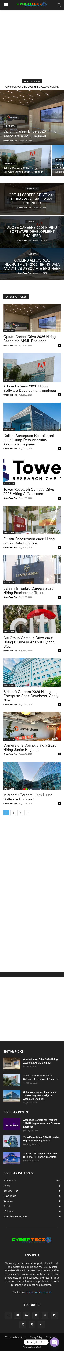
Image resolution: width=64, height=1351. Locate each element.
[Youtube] (41, 1324)
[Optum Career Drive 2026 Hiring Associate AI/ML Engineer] (32, 117)
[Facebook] (8, 1315)
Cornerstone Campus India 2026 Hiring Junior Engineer (29, 747)
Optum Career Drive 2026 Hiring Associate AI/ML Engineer (29, 338)
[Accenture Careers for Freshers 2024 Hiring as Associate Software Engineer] (11, 1124)
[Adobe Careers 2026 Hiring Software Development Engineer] (25, 160)
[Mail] (35, 1315)
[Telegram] (54, 1315)
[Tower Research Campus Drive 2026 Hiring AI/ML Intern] (32, 470)
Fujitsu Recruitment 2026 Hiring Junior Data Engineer (29, 540)
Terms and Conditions (15, 1337)
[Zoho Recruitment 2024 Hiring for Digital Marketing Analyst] (11, 1141)
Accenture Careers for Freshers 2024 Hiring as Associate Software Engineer (41, 1123)
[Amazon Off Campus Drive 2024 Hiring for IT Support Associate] (11, 1158)
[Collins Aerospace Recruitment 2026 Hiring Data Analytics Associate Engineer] (32, 264)
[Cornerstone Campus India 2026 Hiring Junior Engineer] (32, 726)
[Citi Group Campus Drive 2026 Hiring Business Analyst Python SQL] (32, 619)
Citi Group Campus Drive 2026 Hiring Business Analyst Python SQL (29, 642)
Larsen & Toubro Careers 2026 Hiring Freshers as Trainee (28, 590)
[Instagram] (17, 1315)
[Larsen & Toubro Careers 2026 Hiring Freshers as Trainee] (32, 569)
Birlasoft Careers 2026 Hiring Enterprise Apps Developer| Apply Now (30, 696)
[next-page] (27, 812)
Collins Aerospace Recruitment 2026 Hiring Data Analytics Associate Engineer (28, 439)
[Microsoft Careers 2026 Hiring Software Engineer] (32, 776)
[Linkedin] (26, 1315)
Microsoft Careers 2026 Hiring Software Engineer (27, 796)
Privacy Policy (36, 1337)
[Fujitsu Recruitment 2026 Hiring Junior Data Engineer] (32, 520)
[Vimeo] (32, 1324)
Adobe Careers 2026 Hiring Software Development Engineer (29, 388)
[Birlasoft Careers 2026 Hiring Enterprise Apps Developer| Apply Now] (32, 672)
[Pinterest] (45, 1315)
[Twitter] (22, 1324)
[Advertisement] (32, 43)
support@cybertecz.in (38, 1292)
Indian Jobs (10, 126)
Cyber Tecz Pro (10, 345)
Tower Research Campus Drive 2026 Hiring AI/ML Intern (28, 491)
